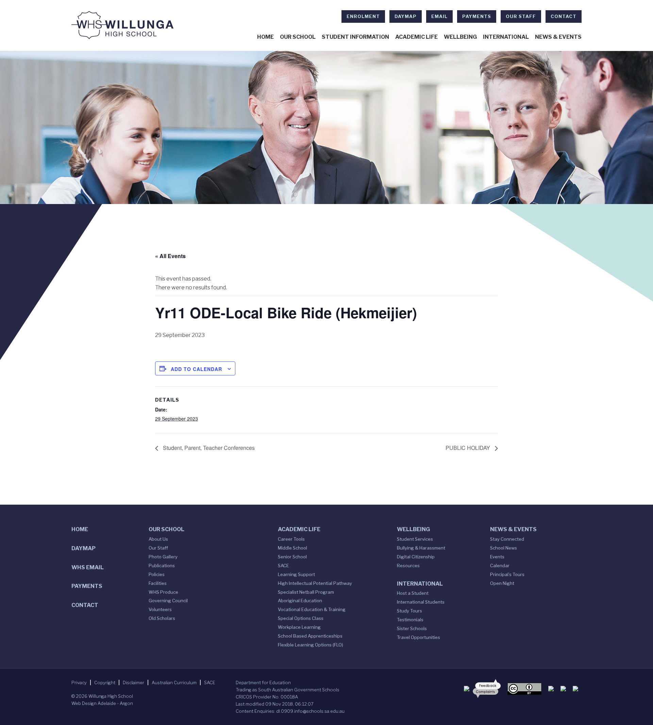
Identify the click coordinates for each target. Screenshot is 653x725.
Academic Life (416, 37)
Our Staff (521, 16)
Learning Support (296, 574)
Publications (162, 565)
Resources (408, 565)
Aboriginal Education (300, 600)
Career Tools (291, 539)
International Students (421, 602)
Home (265, 37)
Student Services (415, 539)
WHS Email (87, 567)
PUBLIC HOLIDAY (468, 448)
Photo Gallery (163, 556)
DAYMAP (406, 16)
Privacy (79, 682)
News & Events (558, 37)
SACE (283, 565)
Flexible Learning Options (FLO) (310, 644)
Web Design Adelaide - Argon (102, 703)
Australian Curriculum (174, 682)
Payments (476, 16)
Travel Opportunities (418, 637)
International (506, 37)
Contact (563, 16)
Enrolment (363, 16)
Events (497, 556)
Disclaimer (133, 682)
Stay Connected (507, 539)
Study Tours (409, 610)
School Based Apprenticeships (310, 636)
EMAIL (439, 16)
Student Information (355, 37)
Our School (298, 37)
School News (503, 548)
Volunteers (160, 609)
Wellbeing (460, 37)
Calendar (499, 565)
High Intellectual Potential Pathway (315, 583)
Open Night (502, 583)
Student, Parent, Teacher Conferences (208, 448)
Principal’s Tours (507, 574)
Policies (157, 574)
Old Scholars (162, 618)
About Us (158, 539)
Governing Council (168, 600)
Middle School (292, 548)
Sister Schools (412, 628)
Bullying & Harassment (421, 548)
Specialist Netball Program (306, 592)
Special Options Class (300, 618)
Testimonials (410, 619)
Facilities (158, 583)
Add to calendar (196, 369)
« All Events (170, 256)
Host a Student (413, 593)
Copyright (104, 682)
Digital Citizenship (416, 556)
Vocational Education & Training (312, 609)
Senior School (292, 556)
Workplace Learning (299, 627)
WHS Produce (163, 592)
